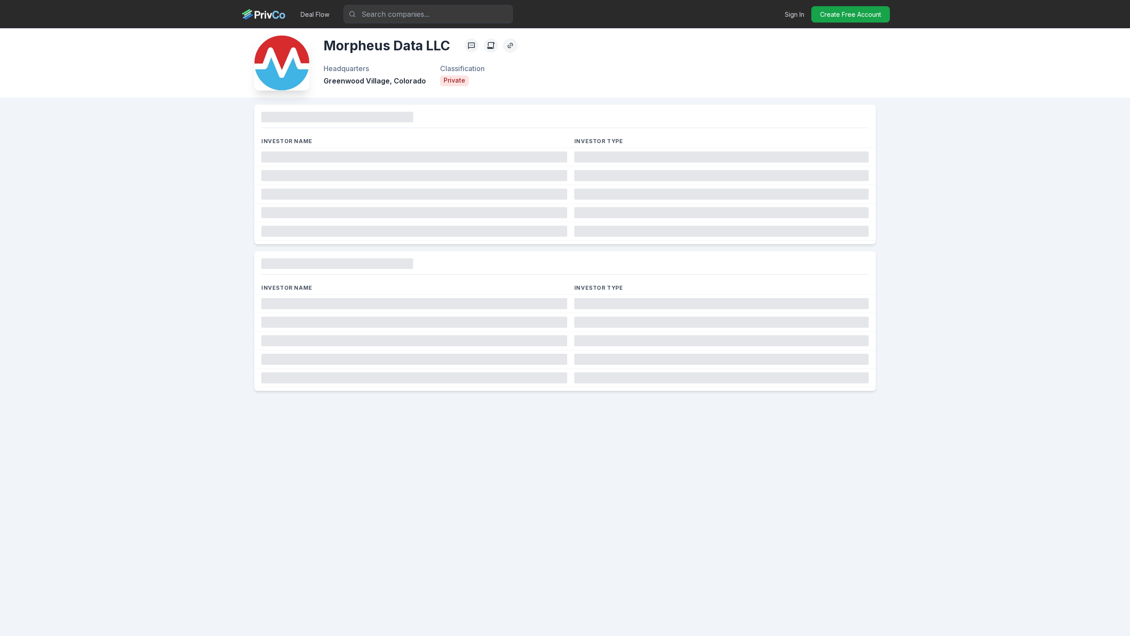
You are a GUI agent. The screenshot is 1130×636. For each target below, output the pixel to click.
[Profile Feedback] (471, 45)
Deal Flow (315, 14)
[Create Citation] (491, 45)
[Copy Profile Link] (510, 45)
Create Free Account (850, 14)
